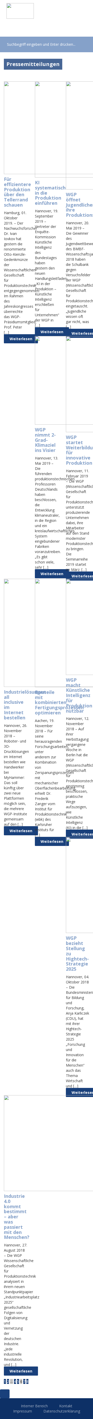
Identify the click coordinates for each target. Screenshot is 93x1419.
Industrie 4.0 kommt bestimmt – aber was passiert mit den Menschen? (16, 1216)
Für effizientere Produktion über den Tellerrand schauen (17, 192)
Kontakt (65, 1405)
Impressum (22, 1411)
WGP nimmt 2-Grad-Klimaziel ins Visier (45, 439)
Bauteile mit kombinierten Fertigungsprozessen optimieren (59, 702)
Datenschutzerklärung (61, 1411)
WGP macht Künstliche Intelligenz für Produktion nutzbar (79, 695)
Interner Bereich (34, 1405)
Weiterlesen (21, 338)
